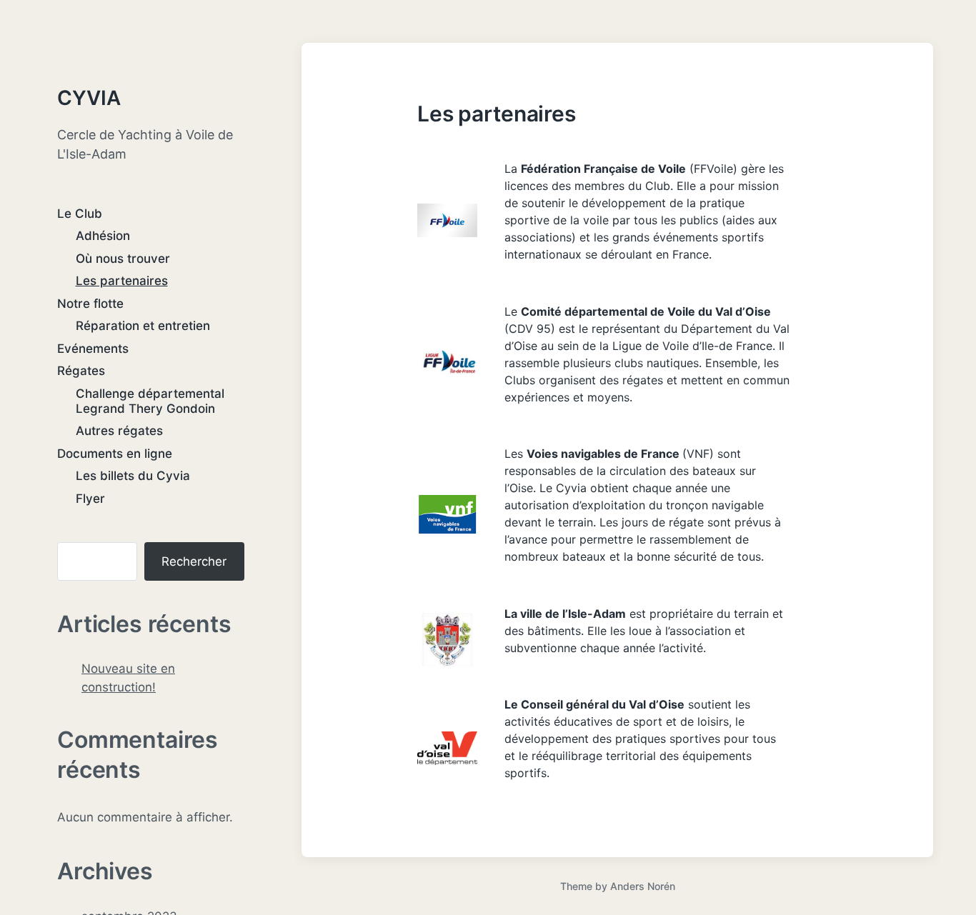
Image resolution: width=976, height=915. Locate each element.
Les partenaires (122, 281)
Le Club (79, 213)
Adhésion (103, 236)
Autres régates (119, 431)
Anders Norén (642, 886)
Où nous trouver (123, 258)
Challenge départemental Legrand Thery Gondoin (150, 401)
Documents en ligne (114, 453)
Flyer (90, 498)
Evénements (93, 348)
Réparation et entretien (143, 326)
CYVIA (89, 98)
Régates (81, 371)
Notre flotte (90, 303)
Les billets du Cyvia (133, 476)
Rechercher (193, 561)
